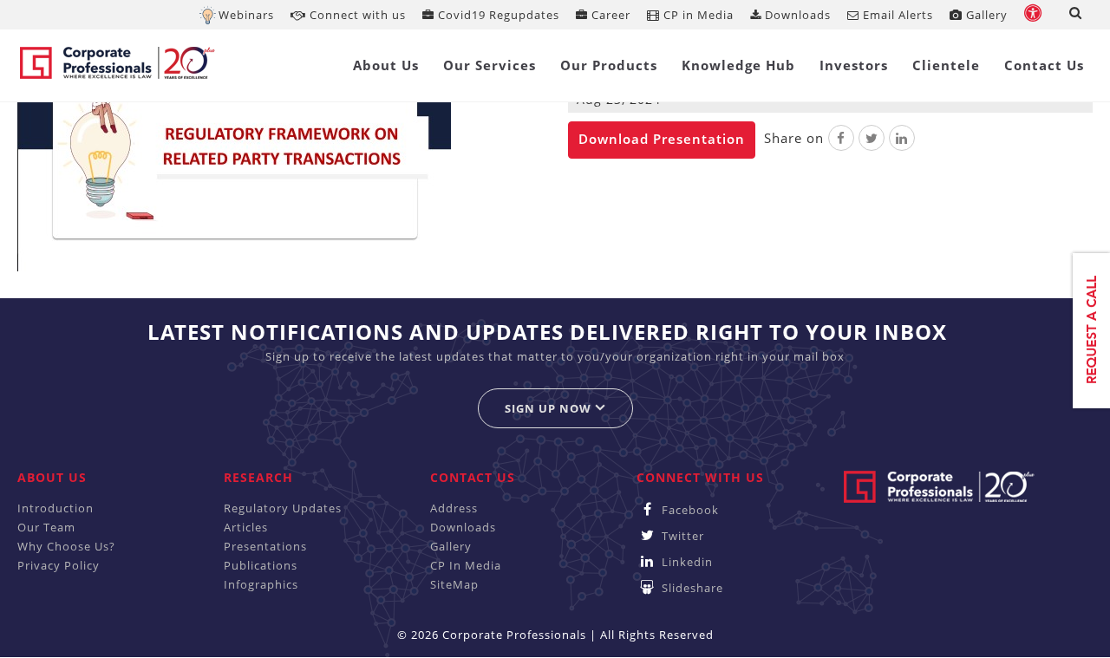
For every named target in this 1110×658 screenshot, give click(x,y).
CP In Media (465, 565)
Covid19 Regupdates (496, 15)
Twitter (681, 536)
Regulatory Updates (283, 508)
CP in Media (697, 15)
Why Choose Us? (66, 546)
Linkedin (685, 562)
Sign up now (550, 408)
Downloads (796, 15)
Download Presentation (661, 138)
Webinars (246, 15)
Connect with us (356, 15)
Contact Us (1044, 65)
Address (454, 508)
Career (609, 15)
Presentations (265, 546)
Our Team (46, 527)
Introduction (55, 508)
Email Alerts (896, 15)
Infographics (261, 584)
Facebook (688, 510)
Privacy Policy (58, 565)
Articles (246, 527)
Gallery (985, 15)
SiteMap (454, 584)
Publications (260, 565)
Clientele (946, 65)
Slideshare (690, 588)
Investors (853, 65)
